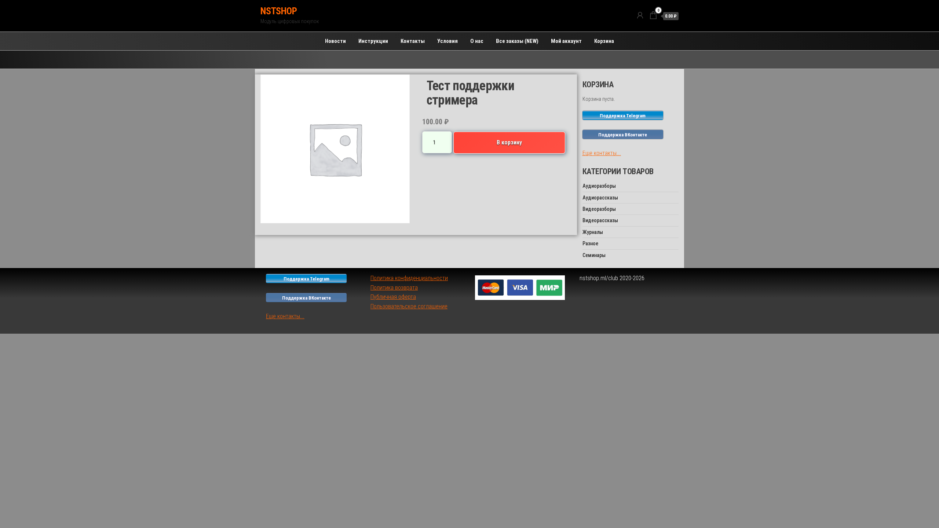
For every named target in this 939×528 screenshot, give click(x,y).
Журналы (592, 232)
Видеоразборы (599, 209)
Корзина (604, 41)
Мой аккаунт (566, 41)
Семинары (594, 255)
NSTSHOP (278, 11)
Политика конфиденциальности (409, 278)
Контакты (413, 41)
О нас (476, 41)
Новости (335, 41)
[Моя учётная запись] (640, 15)
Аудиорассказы (600, 198)
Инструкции (373, 41)
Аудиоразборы (599, 186)
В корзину (509, 142)
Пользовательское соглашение (408, 306)
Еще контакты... (601, 153)
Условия (447, 41)
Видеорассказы (600, 220)
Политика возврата (394, 287)
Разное (590, 243)
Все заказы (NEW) (517, 41)
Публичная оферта (393, 296)
